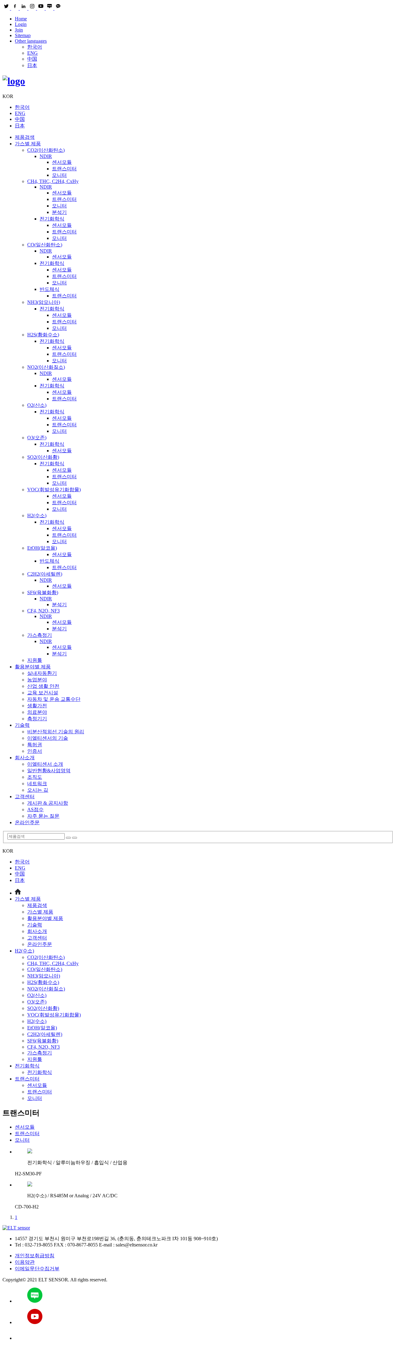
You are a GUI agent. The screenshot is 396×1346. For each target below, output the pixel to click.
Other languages (31, 41)
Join (19, 29)
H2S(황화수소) (43, 334)
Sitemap (23, 35)
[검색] (68, 838)
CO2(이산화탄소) (46, 150)
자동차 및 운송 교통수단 (53, 699)
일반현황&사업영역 (49, 770)
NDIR (46, 156)
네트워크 (37, 783)
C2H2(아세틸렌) (44, 574)
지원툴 (34, 660)
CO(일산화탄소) (44, 244)
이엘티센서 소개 (45, 764)
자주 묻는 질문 (43, 816)
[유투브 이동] (204, 1317)
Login (21, 24)
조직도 (34, 777)
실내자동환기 (42, 673)
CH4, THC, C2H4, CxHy (53, 181)
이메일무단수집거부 (37, 1268)
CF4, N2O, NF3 (43, 610)
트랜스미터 (64, 168)
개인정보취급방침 (34, 1255)
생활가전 (37, 705)
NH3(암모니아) (43, 302)
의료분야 (37, 712)
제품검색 (25, 137)
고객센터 (25, 796)
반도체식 (49, 289)
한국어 (34, 46)
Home (21, 18)
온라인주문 (27, 822)
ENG (32, 53)
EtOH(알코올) (42, 548)
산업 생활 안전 (43, 686)
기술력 (22, 725)
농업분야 (37, 679)
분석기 (59, 212)
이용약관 (25, 1262)
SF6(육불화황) (42, 592)
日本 (32, 65)
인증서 (34, 751)
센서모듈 (62, 162)
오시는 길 (37, 790)
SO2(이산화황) (43, 457)
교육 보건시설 (42, 692)
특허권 (34, 744)
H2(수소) (36, 515)
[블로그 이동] (204, 1296)
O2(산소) (36, 405)
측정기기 (37, 718)
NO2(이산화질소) (46, 367)
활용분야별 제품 (33, 666)
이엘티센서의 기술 (47, 738)
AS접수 (35, 809)
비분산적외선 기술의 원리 (55, 731)
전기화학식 (52, 218)
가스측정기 (39, 635)
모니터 (59, 175)
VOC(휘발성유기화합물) (54, 489)
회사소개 (25, 757)
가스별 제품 (28, 143)
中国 (32, 59)
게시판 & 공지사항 (47, 803)
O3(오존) (36, 437)
